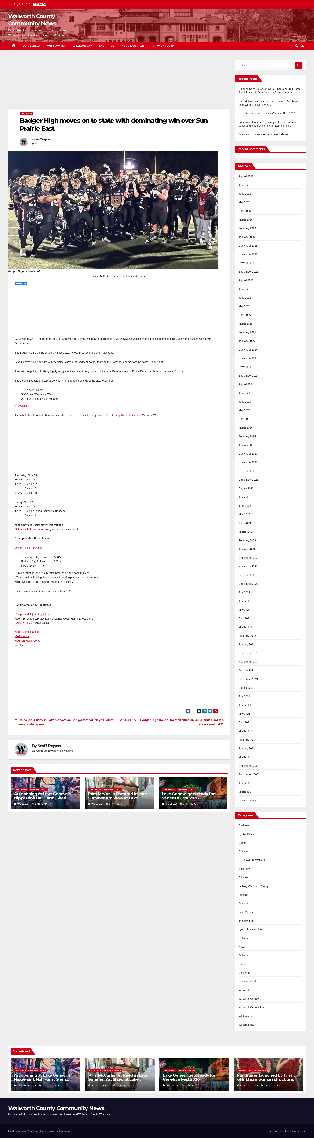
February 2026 (247, 228)
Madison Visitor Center (28, 640)
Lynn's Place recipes (251, 929)
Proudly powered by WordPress (23, 1131)
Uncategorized (247, 981)
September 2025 (248, 271)
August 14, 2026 (175, 1085)
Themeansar (64, 1131)
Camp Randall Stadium (127, 415)
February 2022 (247, 635)
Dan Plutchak (43, 804)
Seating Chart (42, 614)
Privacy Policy (164, 45)
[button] (296, 45)
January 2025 (247, 341)
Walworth (244, 990)
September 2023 (248, 479)
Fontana (243, 894)
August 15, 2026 (101, 1085)
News (242, 946)
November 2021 (248, 661)
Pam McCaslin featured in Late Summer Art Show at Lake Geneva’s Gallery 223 (117, 797)
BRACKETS (22, 405)
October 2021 (247, 670)
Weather (20, 645)
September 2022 (248, 583)
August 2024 (246, 384)
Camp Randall (23, 614)
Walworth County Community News (56, 1108)
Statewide (245, 972)
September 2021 (248, 679)
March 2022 (246, 627)
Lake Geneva (31, 45)
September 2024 (248, 375)
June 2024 (245, 401)
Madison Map (22, 636)
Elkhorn (243, 877)
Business (244, 825)
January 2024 (247, 445)
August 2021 (246, 687)
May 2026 (244, 202)
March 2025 (246, 323)
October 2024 (247, 367)
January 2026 (247, 237)
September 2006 (248, 774)
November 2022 (248, 566)
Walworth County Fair (251, 1007)
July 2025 (244, 289)
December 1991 (248, 800)
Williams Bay (82, 45)
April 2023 (245, 523)
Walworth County (38, 789)
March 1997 (246, 792)
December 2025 (248, 245)
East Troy (106, 45)
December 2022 (248, 557)
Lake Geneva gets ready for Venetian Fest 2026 (188, 795)
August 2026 (246, 176)
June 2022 (245, 601)
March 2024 (246, 427)
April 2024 (245, 419)
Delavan (244, 851)
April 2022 (245, 618)
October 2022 (247, 575)
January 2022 (247, 644)
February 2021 (247, 739)
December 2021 (248, 653)
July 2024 (244, 393)
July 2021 (244, 696)
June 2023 (245, 505)
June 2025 (245, 297)
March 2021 (246, 731)
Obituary (244, 955)
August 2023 (246, 488)
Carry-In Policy (23, 623)
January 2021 (247, 748)
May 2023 (244, 514)
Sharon (243, 964)
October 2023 (247, 471)
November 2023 (248, 462)
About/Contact (134, 45)
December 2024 (248, 349)
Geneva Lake (246, 903)
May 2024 (244, 410)
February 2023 (247, 540)
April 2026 (245, 211)
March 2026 (246, 219)
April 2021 (245, 722)
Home (269, 1131)
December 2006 (248, 766)
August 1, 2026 (249, 1085)
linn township (246, 920)
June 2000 (245, 783)
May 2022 (244, 609)
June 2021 (245, 705)
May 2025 (244, 306)
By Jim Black (246, 834)
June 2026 (245, 193)
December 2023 (248, 453)
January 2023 (247, 549)
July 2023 (244, 497)
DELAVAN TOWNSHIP (252, 860)
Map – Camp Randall (27, 632)
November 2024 (248, 358)
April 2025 (245, 315)
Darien (243, 842)
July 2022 (244, 592)
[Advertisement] (106, 84)
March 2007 (246, 757)
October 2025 (247, 263)
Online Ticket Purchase (29, 529)
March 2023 (246, 531)
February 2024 (247, 436)
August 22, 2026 (27, 1085)
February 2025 (247, 332)
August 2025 (246, 280)
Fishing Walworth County (254, 886)
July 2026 (244, 185)
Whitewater (56, 45)
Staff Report (43, 139)
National (244, 938)
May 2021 (244, 713)
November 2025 (248, 254)
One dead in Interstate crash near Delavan (264, 134)
